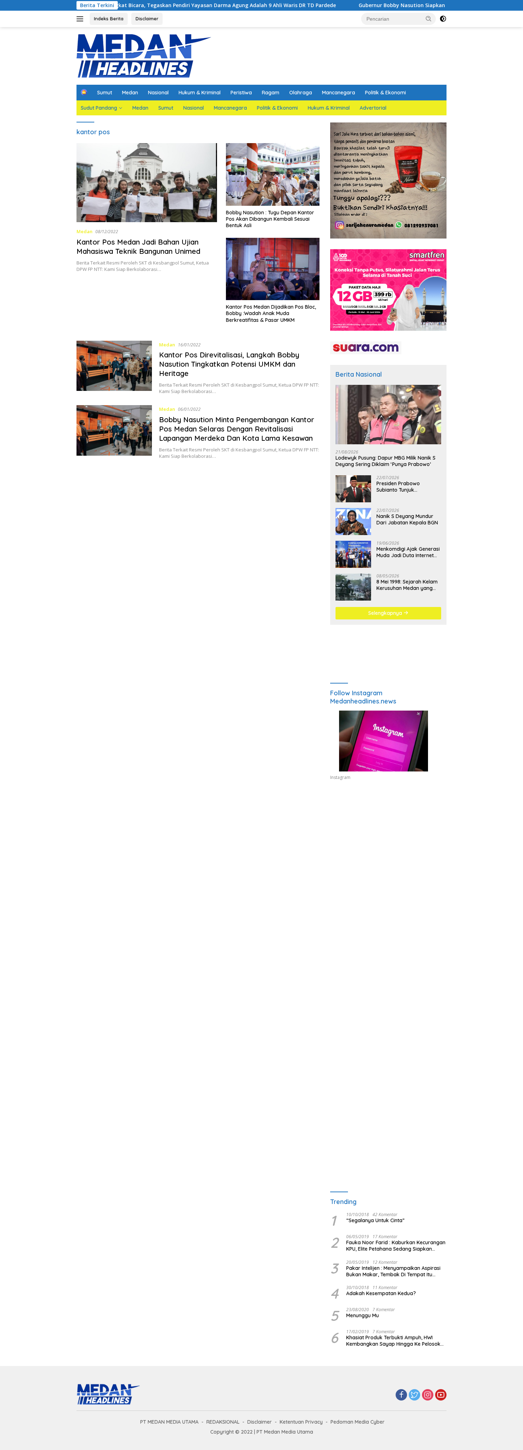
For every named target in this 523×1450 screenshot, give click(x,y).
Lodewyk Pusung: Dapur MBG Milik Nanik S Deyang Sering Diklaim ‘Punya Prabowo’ (385, 461)
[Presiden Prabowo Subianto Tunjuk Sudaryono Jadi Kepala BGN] (353, 488)
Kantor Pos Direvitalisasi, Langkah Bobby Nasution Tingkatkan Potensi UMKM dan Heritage (229, 364)
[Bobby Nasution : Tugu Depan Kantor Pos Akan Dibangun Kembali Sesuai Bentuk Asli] (272, 174)
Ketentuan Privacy (301, 1422)
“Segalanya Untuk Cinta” (375, 1220)
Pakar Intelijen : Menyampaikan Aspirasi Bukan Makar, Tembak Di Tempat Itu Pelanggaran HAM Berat (393, 1271)
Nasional (158, 92)
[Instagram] (427, 1395)
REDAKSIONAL (222, 1422)
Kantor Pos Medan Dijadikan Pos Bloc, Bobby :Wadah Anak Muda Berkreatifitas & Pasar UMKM (271, 313)
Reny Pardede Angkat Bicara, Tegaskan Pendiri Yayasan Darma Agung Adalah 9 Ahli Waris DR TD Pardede (154, 5)
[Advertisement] (388, 851)
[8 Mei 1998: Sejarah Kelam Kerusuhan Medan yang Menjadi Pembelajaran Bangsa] (353, 587)
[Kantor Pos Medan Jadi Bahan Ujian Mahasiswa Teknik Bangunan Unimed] (146, 182)
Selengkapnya (385, 613)
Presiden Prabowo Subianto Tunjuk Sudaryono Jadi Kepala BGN (404, 486)
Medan (130, 92)
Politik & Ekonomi (385, 92)
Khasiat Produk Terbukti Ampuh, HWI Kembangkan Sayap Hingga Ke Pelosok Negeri (393, 1340)
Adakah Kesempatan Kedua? (381, 1293)
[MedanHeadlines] (144, 55)
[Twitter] (414, 1395)
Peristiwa (241, 92)
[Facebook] (401, 1395)
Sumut (104, 92)
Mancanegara (338, 92)
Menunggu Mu (362, 1315)
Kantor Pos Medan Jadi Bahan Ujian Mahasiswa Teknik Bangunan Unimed (139, 246)
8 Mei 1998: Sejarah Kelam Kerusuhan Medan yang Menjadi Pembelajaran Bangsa (407, 585)
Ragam (270, 92)
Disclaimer (147, 18)
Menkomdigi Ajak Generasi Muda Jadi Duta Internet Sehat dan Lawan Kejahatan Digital (408, 552)
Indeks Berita (108, 18)
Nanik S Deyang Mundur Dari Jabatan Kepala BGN (407, 519)
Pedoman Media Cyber (358, 1422)
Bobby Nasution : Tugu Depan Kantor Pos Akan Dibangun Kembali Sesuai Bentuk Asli (270, 219)
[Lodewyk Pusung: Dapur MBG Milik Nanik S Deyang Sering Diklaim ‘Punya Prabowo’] (388, 414)
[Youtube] (441, 1395)
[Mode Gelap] (443, 19)
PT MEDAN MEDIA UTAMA (169, 1422)
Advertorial (373, 108)
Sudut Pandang (99, 108)
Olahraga (300, 92)
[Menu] (81, 19)
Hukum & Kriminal (200, 92)
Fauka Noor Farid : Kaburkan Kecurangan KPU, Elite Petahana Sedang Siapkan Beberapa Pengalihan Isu (395, 1245)
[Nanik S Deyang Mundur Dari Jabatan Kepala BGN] (353, 521)
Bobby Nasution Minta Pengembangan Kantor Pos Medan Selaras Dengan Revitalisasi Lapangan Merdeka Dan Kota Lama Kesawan (236, 429)
